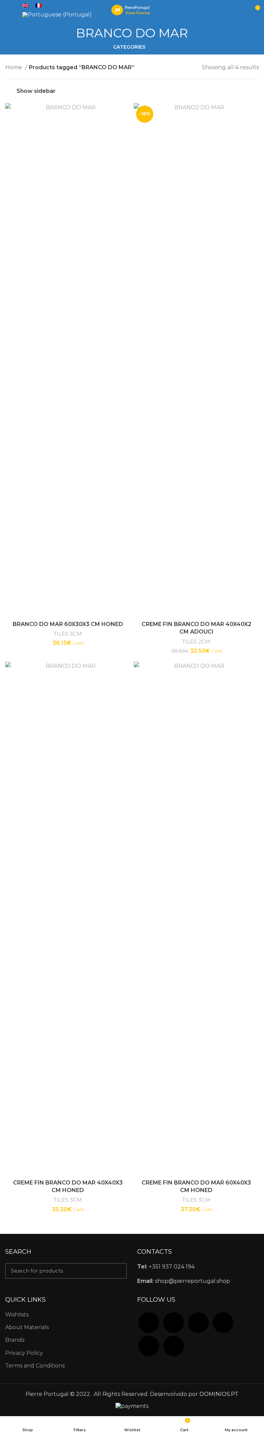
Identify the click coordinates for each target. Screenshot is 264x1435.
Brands (14, 1340)
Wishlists (17, 1314)
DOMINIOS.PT (219, 1394)
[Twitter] (173, 1322)
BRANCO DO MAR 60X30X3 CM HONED (68, 624)
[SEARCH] (117, 1271)
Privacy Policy (24, 1353)
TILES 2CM (196, 641)
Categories (129, 47)
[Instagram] (198, 1322)
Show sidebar (36, 91)
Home (14, 67)
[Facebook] (149, 1322)
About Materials (27, 1327)
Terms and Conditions (35, 1365)
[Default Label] (223, 1322)
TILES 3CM (68, 633)
